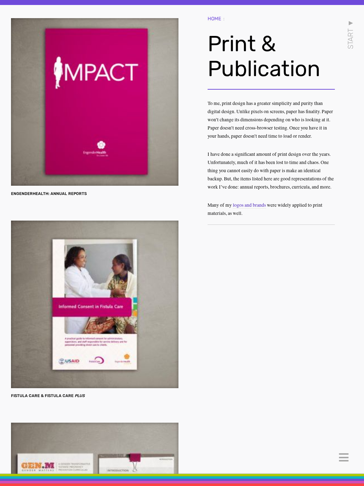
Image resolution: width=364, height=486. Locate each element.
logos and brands (249, 205)
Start (351, 34)
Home (214, 18)
